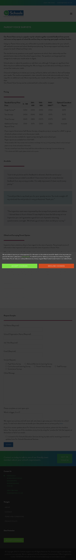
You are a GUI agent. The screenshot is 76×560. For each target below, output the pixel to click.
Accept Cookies (20, 266)
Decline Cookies (56, 266)
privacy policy (26, 257)
